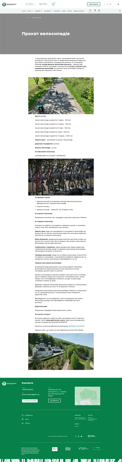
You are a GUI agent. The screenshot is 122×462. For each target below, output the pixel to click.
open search (120, 11)
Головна (24, 11)
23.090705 (80, 326)
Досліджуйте (47, 11)
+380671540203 (27, 389)
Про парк (90, 417)
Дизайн (93, 447)
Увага (99, 11)
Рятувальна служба (30, 400)
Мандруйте (38, 11)
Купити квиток (93, 4)
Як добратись (54, 400)
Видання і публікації (79, 11)
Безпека (27, 423)
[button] (118, 4)
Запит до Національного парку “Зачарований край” (80, 418)
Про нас (29, 11)
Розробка (96, 449)
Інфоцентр (90, 11)
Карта (95, 11)
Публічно (70, 11)
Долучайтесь (57, 11)
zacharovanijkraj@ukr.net (30, 394)
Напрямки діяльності (92, 418)
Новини (64, 11)
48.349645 (72, 326)
